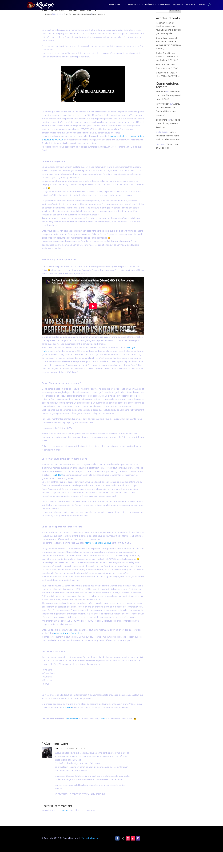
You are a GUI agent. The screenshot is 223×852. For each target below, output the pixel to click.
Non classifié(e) (84, 14)
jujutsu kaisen (162, 103)
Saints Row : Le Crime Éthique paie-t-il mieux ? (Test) (168, 95)
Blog (66, 14)
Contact (202, 5)
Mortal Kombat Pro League (98, 543)
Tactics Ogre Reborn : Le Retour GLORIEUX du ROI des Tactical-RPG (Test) (168, 56)
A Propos (190, 5)
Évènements (164, 5)
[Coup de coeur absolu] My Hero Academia (168, 124)
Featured (73, 14)
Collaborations (131, 5)
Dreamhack (73, 718)
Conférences (149, 5)
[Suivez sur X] (123, 838)
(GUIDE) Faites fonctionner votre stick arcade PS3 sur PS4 (168, 136)
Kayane (48, 14)
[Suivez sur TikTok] (133, 838)
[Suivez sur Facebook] (117, 838)
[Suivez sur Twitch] (138, 838)
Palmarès (178, 5)
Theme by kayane (89, 838)
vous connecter (61, 810)
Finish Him (67, 707)
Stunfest (103, 718)
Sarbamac (161, 91)
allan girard (161, 120)
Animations (114, 5)
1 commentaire (98, 14)
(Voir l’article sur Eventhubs (67, 633)
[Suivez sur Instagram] (128, 838)
